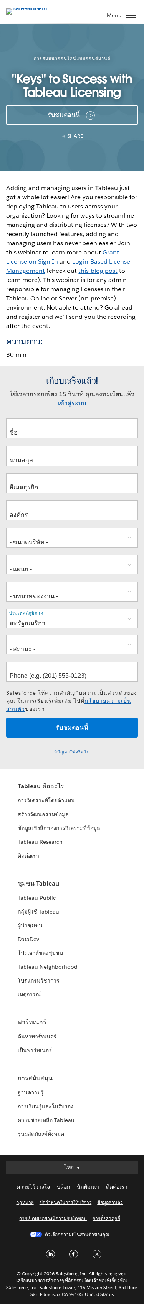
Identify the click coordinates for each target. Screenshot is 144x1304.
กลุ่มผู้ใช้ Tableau (38, 911)
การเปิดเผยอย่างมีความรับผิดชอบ (53, 1218)
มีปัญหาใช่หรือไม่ (72, 752)
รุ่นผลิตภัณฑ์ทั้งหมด (41, 1133)
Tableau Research (40, 841)
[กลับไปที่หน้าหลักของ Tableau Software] (33, 8)
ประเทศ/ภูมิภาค (26, 613)
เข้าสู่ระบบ (72, 403)
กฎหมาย (24, 1202)
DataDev (28, 939)
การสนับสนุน (35, 1078)
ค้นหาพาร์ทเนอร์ (37, 1036)
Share (74, 136)
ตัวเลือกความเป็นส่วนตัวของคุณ (77, 1234)
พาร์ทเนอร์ (32, 1022)
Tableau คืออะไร (41, 786)
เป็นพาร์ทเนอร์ (35, 1050)
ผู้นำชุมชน (30, 925)
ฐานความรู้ (31, 1092)
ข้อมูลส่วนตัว (110, 1202)
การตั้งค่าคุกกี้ (106, 1218)
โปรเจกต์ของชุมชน (40, 953)
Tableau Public (37, 897)
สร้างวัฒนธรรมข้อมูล (43, 814)
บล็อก (63, 1186)
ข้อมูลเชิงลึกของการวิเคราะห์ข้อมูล (59, 828)
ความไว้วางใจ (33, 1186)
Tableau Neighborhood (48, 966)
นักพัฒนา (88, 1186)
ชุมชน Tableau (38, 883)
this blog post (97, 271)
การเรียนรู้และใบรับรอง (45, 1106)
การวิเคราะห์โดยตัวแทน (46, 800)
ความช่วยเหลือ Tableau (46, 1120)
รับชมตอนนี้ (64, 115)
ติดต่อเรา (28, 855)
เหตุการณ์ (29, 994)
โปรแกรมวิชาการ (39, 980)
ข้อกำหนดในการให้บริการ (66, 1202)
